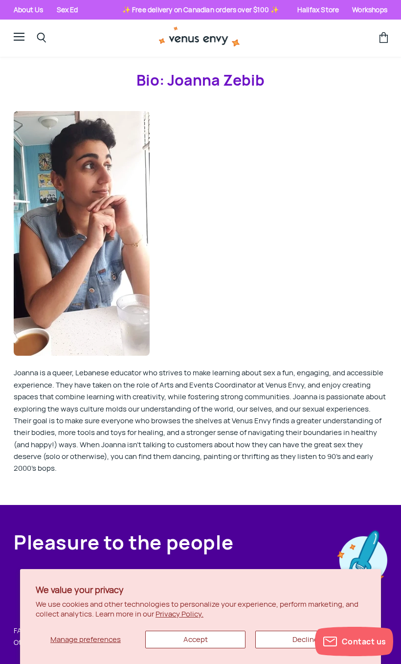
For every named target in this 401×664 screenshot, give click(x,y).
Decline (305, 639)
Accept (195, 639)
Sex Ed (67, 9)
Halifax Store (318, 9)
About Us (29, 9)
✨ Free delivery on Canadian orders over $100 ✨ (200, 9)
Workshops (369, 9)
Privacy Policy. (179, 614)
